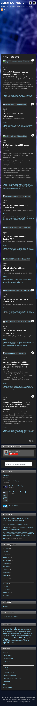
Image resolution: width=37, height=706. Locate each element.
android (13, 96)
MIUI (25, 95)
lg (31, 633)
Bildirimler (5, 652)
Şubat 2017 (6, 548)
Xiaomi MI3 (15, 185)
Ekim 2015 (5, 584)
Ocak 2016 (6, 575)
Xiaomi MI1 (9, 188)
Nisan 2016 (6, 566)
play (24, 635)
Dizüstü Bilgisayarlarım (10, 675)
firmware (13, 631)
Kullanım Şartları (8, 658)
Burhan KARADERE (9, 95)
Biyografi (6, 669)
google (21, 631)
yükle (14, 389)
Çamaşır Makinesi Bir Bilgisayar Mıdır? (13, 481)
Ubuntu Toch (27, 430)
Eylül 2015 (5, 586)
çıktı (4, 186)
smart (17, 638)
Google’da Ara (6, 661)
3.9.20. (10, 218)
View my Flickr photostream (10, 616)
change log (19, 218)
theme (7, 389)
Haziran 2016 (6, 560)
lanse (14, 186)
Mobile (8, 635)
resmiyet (26, 96)
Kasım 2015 (6, 581)
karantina (10, 633)
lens (29, 633)
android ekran (10, 431)
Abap (5, 629)
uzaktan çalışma (16, 640)
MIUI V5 (30, 279)
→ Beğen (5, 606)
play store (7, 432)
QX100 (27, 635)
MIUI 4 (30, 126)
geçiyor (17, 631)
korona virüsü (25, 633)
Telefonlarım (7, 681)
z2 (11, 642)
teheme (4, 128)
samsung (8, 638)
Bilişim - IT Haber (19, 95)
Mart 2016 (5, 569)
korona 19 (18, 633)
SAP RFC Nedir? (13, 505)
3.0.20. (16, 217)
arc (19, 629)
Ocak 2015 (6, 595)
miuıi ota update (6, 219)
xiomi (30, 96)
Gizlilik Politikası (8, 655)
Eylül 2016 (5, 551)
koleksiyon (23, 126)
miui (27, 126)
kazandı (17, 96)
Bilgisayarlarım (8, 667)
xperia (6, 642)
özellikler (21, 219)
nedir (14, 635)
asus (22, 629)
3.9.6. (7, 281)
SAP (13, 637)
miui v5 (32, 218)
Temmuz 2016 (6, 557)
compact (26, 629)
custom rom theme (14, 387)
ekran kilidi (19, 431)
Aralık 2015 (6, 578)
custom (7, 186)
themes (11, 389)
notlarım (19, 635)
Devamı (5, 92)
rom (32, 186)
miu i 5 (28, 218)
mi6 (23, 96)
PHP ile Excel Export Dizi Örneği (17, 492)
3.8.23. (16, 342)
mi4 (20, 96)
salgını (4, 638)
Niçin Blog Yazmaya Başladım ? (12, 678)
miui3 (23, 186)
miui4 (26, 186)
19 (3, 629)
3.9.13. (16, 248)
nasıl (11, 635)
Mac (4, 635)
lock (4, 432)
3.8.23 (10, 343)
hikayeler (29, 631)
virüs (21, 640)
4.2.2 (23, 185)
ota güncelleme (14, 219)
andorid (27, 185)
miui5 (29, 186)
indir (29, 431)
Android (16, 184)
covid (29, 629)
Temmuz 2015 (6, 592)
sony (22, 637)
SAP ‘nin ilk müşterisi (8, 518)
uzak (10, 640)
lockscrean (22, 387)
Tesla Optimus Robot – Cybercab (18, 486)
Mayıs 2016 (6, 563)
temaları (9, 128)
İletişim (5, 538)
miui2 (20, 186)
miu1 (17, 186)
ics (7, 633)
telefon (19, 432)
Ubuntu (23, 432)
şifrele (16, 432)
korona (14, 633)
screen (12, 432)
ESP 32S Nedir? (7, 476)
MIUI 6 (28, 95)
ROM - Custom (11, 126)
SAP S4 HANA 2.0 (7, 527)
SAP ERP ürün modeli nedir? (10, 523)
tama (4, 389)
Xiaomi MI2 (15, 188)
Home (4, 633)
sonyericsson (29, 638)
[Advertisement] (18, 33)
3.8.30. (16, 311)
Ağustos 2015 (6, 589)
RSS (5, 9)
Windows (26, 640)
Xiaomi (4, 188)
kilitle (31, 431)
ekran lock (24, 431)
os (32, 387)
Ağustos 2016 (6, 554)
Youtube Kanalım (7, 687)
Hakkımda (5, 664)
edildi (11, 186)
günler (24, 631)
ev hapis (9, 631)
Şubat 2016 (6, 572)
